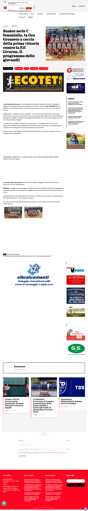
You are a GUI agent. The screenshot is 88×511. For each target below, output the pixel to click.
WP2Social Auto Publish (38, 510)
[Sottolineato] (23, 449)
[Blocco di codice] (33, 449)
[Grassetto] (20, 449)
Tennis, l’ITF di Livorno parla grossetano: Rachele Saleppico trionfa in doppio (75, 103)
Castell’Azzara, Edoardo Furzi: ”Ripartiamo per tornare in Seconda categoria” (76, 123)
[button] (74, 6)
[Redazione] (8, 367)
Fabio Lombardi (64, 406)
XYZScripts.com (51, 510)
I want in (76, 485)
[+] (39, 449)
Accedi (68, 440)
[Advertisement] (33, 145)
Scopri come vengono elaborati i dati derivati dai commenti (53, 452)
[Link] (35, 449)
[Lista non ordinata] (29, 449)
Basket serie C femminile (13, 254)
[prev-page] (21, 20)
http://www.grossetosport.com (21, 369)
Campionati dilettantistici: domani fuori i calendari (75, 117)
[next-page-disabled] (23, 20)
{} (36, 449)
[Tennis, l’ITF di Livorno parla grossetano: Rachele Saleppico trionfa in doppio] (16, 387)
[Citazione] (31, 449)
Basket (49, 57)
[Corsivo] (22, 449)
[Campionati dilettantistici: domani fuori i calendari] (72, 387)
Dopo (22, 8)
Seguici (28, 8)
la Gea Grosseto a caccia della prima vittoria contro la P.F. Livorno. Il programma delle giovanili (27, 256)
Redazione (6, 26)
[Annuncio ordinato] (27, 449)
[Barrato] (25, 449)
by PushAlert (11, 9)
